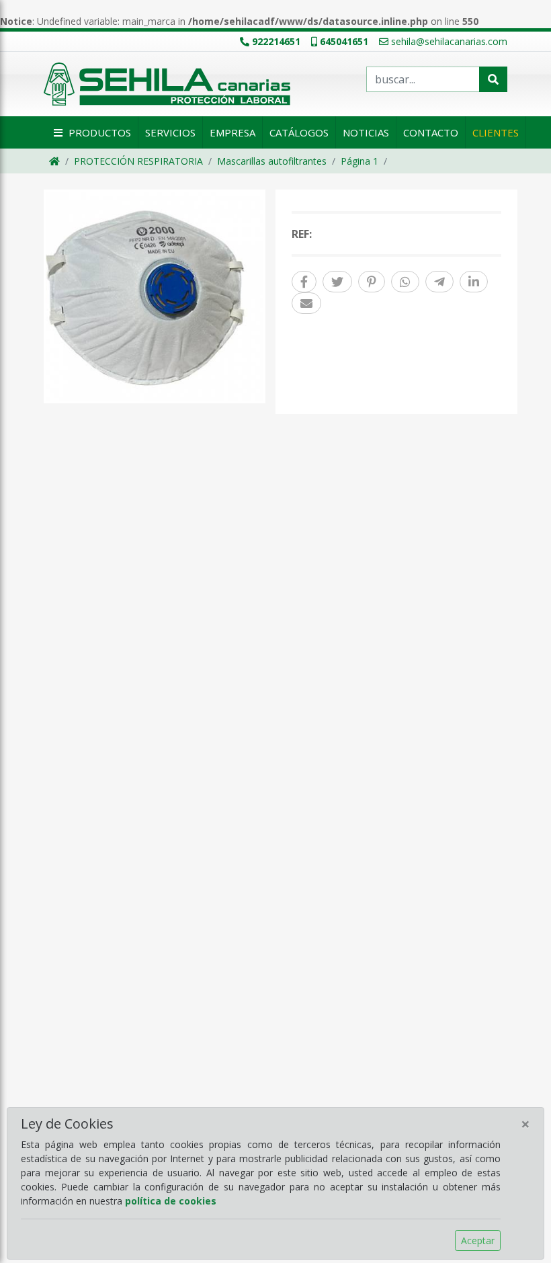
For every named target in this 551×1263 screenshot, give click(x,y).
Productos (98, 132)
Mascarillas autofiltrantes (272, 161)
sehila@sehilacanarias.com (449, 41)
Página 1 (359, 161)
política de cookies (170, 1200)
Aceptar (478, 1240)
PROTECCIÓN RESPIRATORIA (138, 161)
